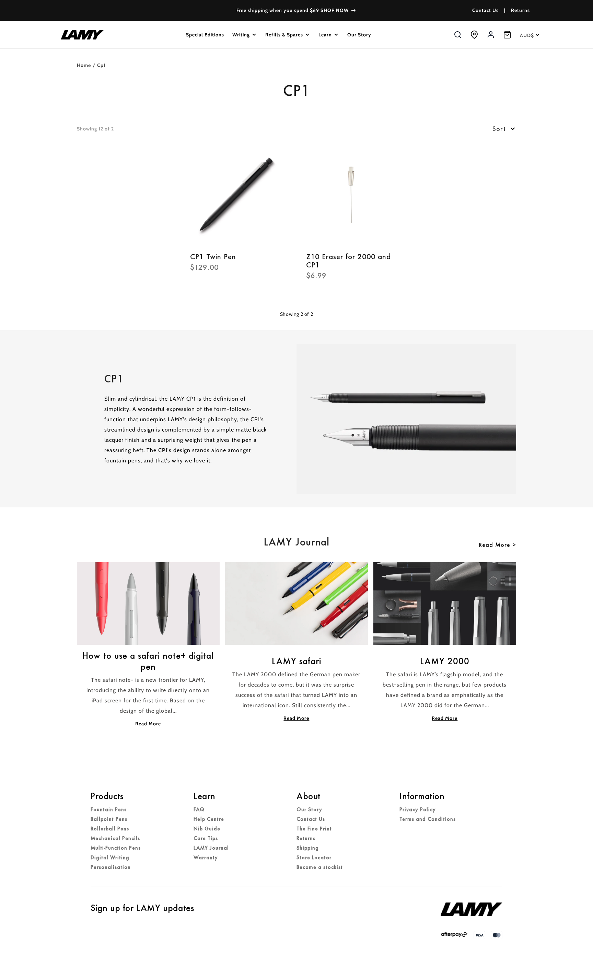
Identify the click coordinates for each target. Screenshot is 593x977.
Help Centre (209, 819)
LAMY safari (296, 661)
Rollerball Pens (110, 828)
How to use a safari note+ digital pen (148, 661)
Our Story (309, 809)
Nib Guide (207, 828)
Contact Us (485, 10)
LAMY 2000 (444, 661)
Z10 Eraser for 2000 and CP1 (348, 261)
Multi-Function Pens (116, 848)
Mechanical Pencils (115, 838)
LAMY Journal (211, 848)
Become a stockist (319, 867)
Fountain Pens (109, 809)
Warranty (206, 857)
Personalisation (111, 867)
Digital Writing (110, 857)
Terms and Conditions (427, 819)
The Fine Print (314, 828)
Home (84, 65)
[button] (244, 35)
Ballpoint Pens (109, 819)
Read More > (497, 544)
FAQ (199, 809)
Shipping (307, 848)
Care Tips (206, 838)
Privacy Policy (417, 809)
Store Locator (314, 857)
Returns (520, 10)
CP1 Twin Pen (213, 257)
